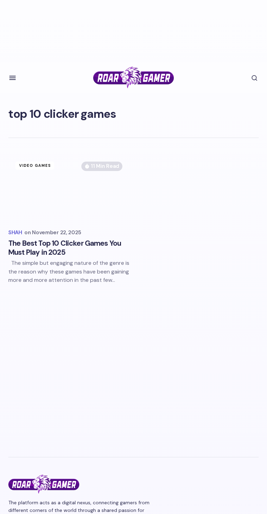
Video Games (35, 165)
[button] (12, 78)
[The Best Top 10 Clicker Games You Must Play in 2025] (68, 189)
